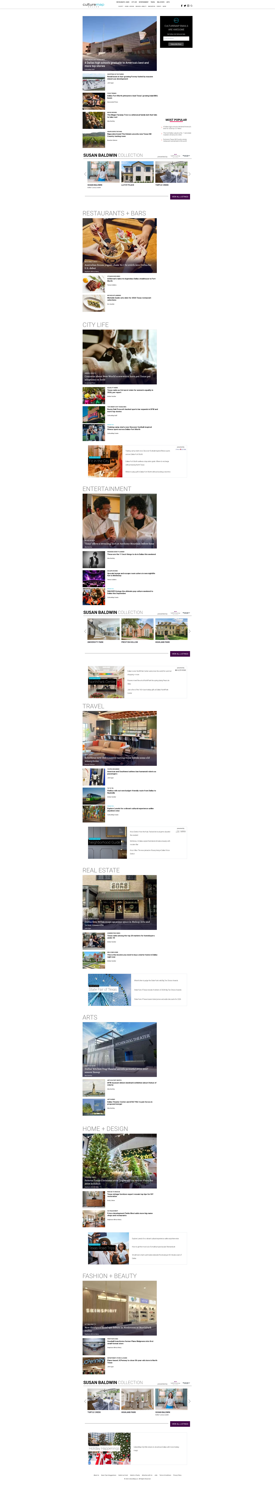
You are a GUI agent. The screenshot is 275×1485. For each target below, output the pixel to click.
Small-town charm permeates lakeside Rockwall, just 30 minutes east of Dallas (157, 1256)
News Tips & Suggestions (108, 1475)
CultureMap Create (112, 433)
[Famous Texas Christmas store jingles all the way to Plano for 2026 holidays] (119, 1162)
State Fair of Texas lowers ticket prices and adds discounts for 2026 (157, 999)
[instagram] (188, 5)
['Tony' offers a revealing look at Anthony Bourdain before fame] (119, 522)
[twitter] (185, 5)
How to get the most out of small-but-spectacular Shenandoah (153, 1247)
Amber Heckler (111, 396)
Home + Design (129, 6)
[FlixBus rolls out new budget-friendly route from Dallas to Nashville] (93, 796)
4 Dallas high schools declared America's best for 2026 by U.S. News (177, 127)
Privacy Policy (177, 1475)
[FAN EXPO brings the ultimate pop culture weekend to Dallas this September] (93, 596)
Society (120, 6)
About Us (96, 1475)
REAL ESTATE (101, 870)
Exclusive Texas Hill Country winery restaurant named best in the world (175, 140)
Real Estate (160, 2)
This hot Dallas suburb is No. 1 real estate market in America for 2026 (177, 134)
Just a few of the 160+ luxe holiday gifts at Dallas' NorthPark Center (147, 691)
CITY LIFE (95, 324)
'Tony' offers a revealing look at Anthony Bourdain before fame (119, 543)
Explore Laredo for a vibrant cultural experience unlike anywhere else (155, 1239)
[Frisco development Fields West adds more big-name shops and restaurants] (93, 1218)
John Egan (110, 83)
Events (159, 6)
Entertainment (143, 2)
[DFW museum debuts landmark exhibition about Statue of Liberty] (93, 1088)
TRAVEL (93, 706)
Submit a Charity (135, 1475)
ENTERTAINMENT (106, 488)
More (164, 6)
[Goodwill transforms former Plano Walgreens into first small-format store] (93, 1346)
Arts (168, 2)
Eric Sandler (110, 304)
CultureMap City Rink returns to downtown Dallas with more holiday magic (156, 1448)
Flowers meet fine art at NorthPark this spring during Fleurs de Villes (148, 682)
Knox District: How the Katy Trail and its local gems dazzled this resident (150, 833)
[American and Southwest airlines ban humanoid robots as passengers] (93, 777)
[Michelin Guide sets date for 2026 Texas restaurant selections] (93, 303)
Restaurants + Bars (122, 2)
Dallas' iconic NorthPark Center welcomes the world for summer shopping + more (149, 673)
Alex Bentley (111, 121)
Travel (153, 2)
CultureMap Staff (90, 69)
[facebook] (182, 6)
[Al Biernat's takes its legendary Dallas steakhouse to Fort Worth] (93, 284)
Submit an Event (123, 1475)
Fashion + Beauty (141, 6)
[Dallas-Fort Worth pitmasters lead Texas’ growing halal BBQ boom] (93, 101)
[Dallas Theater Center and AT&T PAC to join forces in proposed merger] (93, 1107)
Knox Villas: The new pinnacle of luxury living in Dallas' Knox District (150, 852)
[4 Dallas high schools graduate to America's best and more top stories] (119, 44)
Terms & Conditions (165, 1475)
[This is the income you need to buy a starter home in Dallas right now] (93, 960)
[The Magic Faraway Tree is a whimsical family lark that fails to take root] (93, 120)
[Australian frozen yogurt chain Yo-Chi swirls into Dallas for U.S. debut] (119, 246)
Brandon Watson (112, 140)
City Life (134, 2)
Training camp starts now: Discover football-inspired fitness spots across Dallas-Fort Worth (129, 428)
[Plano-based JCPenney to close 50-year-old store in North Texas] (93, 1365)
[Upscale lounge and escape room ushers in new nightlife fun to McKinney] (93, 578)
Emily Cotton (111, 1200)
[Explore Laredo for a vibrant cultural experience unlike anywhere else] (93, 814)
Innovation (151, 6)
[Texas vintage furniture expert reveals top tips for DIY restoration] (93, 1199)
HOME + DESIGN (105, 1128)
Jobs (155, 1475)
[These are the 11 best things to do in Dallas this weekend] (93, 559)
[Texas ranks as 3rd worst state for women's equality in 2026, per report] (93, 395)
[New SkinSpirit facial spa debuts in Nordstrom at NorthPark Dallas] (119, 1309)
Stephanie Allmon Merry (92, 271)
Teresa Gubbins (111, 285)
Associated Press (112, 102)
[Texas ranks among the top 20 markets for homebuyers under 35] (93, 941)
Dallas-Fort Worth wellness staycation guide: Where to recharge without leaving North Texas (147, 463)
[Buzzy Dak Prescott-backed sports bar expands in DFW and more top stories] (93, 414)
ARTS (89, 1017)
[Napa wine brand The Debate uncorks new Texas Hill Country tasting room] (93, 139)
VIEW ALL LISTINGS (180, 197)
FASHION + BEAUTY (109, 1276)
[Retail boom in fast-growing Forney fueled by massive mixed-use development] (93, 82)
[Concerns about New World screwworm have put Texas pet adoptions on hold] (119, 357)
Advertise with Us (147, 1475)
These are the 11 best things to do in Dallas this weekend (131, 554)
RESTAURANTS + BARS (114, 213)
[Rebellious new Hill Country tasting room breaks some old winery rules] (119, 739)
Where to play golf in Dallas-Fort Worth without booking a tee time (147, 472)
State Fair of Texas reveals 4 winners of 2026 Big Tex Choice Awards (157, 990)
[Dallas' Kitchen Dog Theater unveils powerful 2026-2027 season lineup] (119, 1050)
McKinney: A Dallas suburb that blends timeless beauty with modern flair (150, 843)
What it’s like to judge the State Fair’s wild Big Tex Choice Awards (156, 981)
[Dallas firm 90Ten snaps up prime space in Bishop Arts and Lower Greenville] (119, 903)
